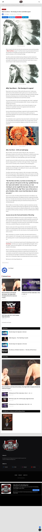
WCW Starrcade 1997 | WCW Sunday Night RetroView (10, 316)
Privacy (20, 475)
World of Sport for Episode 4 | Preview (18, 344)
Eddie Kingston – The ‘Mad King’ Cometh (18, 338)
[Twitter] (3, 55)
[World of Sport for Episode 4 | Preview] (5, 345)
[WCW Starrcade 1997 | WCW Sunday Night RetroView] (11, 307)
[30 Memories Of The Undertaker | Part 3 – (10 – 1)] (31, 285)
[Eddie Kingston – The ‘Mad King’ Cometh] (5, 339)
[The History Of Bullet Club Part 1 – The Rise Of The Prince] (5, 351)
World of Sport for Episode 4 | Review (18, 332)
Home (3, 5)
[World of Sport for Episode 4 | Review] (5, 333)
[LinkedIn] (3, 58)
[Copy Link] (3, 66)
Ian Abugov (7, 14)
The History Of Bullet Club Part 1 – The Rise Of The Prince (22, 349)
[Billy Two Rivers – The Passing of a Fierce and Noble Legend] (21, 32)
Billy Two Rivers (10, 51)
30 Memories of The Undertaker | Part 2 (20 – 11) (20, 404)
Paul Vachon (8, 244)
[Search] (39, 2)
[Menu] (3, 2)
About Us (25, 475)
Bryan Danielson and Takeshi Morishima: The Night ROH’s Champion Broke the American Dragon (9, 295)
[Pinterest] (3, 61)
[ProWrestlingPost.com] (21, 2)
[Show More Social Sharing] (30, 17)
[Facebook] (3, 52)
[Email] (3, 64)
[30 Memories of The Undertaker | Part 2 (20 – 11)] (5, 405)
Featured (4, 9)
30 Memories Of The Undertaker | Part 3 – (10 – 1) (31, 293)
